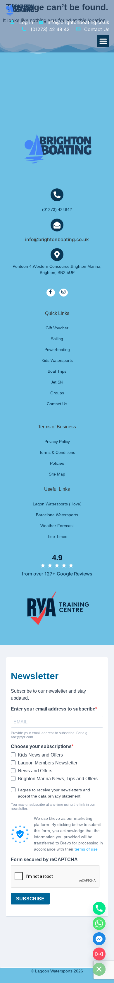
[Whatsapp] (99, 923)
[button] (103, 41)
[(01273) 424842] (57, 194)
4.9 (57, 557)
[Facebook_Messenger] (99, 938)
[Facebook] (50, 293)
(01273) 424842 (57, 209)
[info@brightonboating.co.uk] (57, 225)
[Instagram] (63, 293)
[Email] (99, 954)
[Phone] (99, 908)
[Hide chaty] (99, 969)
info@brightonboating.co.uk (57, 239)
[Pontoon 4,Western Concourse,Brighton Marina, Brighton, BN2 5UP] (57, 254)
